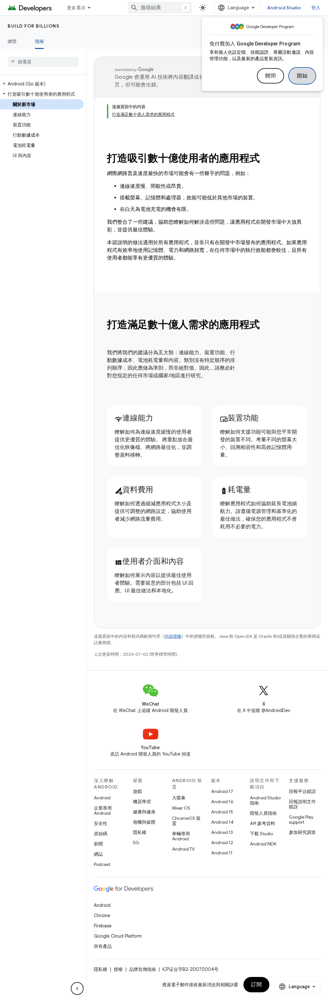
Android (102, 798)
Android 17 (222, 791)
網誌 (98, 854)
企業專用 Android (103, 810)
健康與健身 (144, 812)
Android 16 (222, 801)
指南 (39, 41)
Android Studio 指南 (265, 800)
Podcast (102, 864)
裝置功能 (239, 418)
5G (136, 842)
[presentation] (207, 324)
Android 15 (222, 812)
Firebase (102, 926)
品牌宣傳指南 (142, 969)
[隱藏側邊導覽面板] (77, 988)
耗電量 (235, 489)
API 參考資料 (262, 823)
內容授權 (173, 636)
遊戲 (137, 791)
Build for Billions (33, 26)
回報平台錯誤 (302, 791)
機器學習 (142, 801)
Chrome (102, 915)
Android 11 (222, 853)
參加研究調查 (302, 832)
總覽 (12, 41)
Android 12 (222, 842)
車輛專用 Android (181, 836)
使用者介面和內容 (149, 561)
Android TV (183, 849)
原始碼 (100, 833)
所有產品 (103, 946)
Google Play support (301, 819)
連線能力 (134, 418)
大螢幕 (178, 798)
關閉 (270, 76)
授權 (118, 969)
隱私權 (139, 832)
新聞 (98, 844)
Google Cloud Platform (118, 936)
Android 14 (222, 822)
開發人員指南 (263, 813)
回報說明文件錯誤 (302, 804)
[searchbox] (43, 62)
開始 (302, 76)
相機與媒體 (144, 822)
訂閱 (256, 984)
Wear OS (181, 808)
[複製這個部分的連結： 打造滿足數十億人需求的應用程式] (268, 325)
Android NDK (263, 844)
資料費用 (134, 489)
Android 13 (222, 832)
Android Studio (284, 8)
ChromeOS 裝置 (186, 820)
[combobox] (160, 7)
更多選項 (76, 8)
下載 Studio (261, 833)
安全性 (100, 823)
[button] (42, 84)
